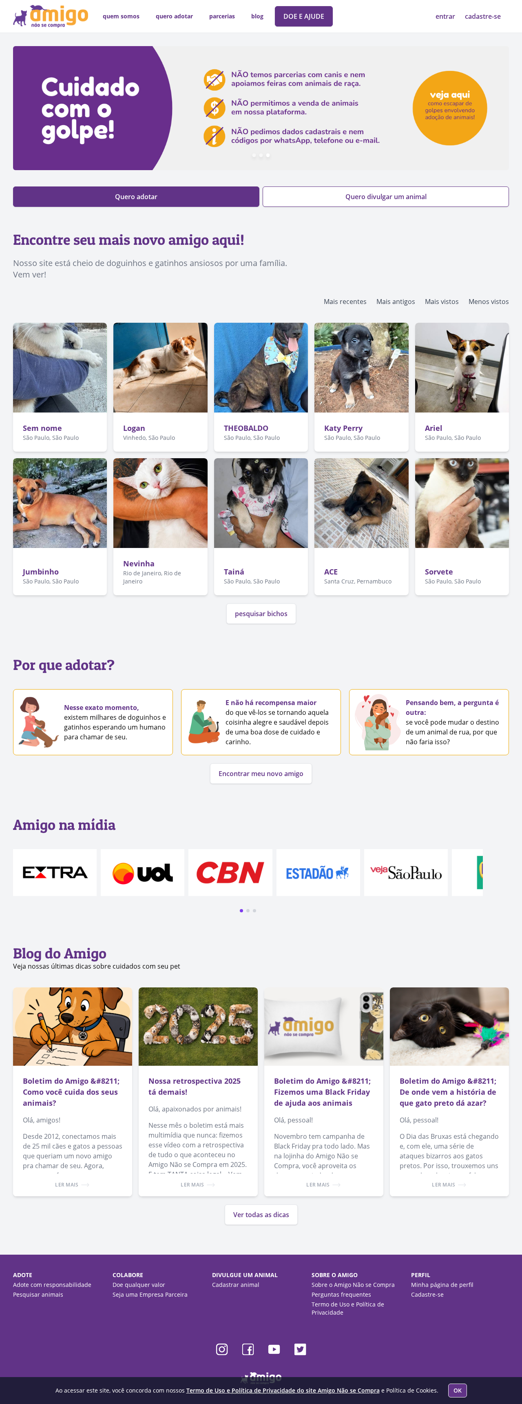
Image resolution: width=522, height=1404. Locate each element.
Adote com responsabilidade (52, 1285)
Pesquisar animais (38, 1294)
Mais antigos (395, 301)
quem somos (121, 16)
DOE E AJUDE (303, 16)
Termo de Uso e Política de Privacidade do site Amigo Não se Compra (283, 1390)
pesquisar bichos (261, 613)
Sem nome (42, 428)
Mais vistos (442, 301)
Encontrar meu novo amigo (261, 773)
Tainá (234, 572)
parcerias (222, 16)
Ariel (433, 428)
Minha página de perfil (442, 1285)
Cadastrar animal (235, 1285)
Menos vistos (489, 301)
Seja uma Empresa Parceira (150, 1294)
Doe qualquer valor (139, 1285)
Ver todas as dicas (261, 1214)
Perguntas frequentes (341, 1294)
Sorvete (439, 572)
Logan (134, 428)
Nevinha (139, 563)
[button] (241, 910)
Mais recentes (345, 301)
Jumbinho (41, 572)
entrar (446, 16)
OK (457, 1390)
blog (257, 16)
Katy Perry (343, 428)
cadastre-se (483, 16)
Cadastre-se (427, 1294)
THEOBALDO (246, 428)
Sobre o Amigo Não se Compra (353, 1285)
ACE (331, 572)
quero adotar (174, 16)
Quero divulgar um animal (386, 196)
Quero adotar (136, 196)
